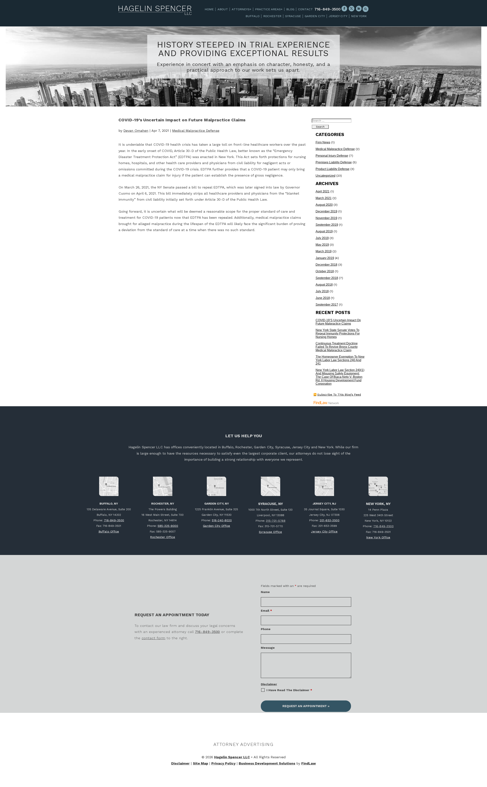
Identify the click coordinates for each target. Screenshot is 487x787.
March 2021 (324, 198)
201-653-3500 (329, 520)
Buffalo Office (109, 531)
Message (268, 647)
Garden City (315, 16)
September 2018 (327, 278)
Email (266, 610)
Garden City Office (216, 526)
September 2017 (327, 304)
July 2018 (322, 291)
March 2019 (324, 251)
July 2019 (322, 238)
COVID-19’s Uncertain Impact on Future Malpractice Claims (338, 322)
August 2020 (324, 204)
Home (209, 9)
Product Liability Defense (332, 169)
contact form (154, 638)
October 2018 (325, 271)
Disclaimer (269, 684)
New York (359, 16)
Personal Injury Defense (332, 155)
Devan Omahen (135, 131)
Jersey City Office (324, 531)
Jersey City (338, 16)
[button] (483, 759)
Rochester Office (162, 537)
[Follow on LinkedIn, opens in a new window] (359, 8)
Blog (290, 9)
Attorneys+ (241, 9)
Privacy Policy (223, 763)
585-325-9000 (168, 526)
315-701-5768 (275, 520)
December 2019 (326, 211)
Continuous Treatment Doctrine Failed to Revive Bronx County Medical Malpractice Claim (337, 347)
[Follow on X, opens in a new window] (351, 8)
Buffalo (252, 16)
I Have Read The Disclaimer (289, 690)
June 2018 (323, 298)
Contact (305, 9)
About (222, 9)
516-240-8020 (222, 520)
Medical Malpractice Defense (195, 131)
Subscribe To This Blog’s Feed (339, 394)
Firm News (323, 142)
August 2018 (324, 284)
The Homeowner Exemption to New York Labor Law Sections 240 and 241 (340, 360)
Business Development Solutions (267, 763)
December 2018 (326, 264)
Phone (266, 629)
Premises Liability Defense (334, 162)
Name (265, 592)
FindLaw (308, 763)
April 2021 (322, 191)
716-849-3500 (327, 9)
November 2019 (326, 218)
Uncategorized (325, 175)
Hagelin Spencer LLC (232, 757)
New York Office (378, 537)
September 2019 (327, 224)
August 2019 (324, 231)
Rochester (272, 16)
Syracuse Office (270, 532)
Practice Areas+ (268, 9)
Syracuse (293, 16)
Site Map (200, 763)
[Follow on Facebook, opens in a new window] (344, 8)
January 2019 (325, 258)
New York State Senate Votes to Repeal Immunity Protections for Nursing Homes (338, 333)
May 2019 (322, 244)
